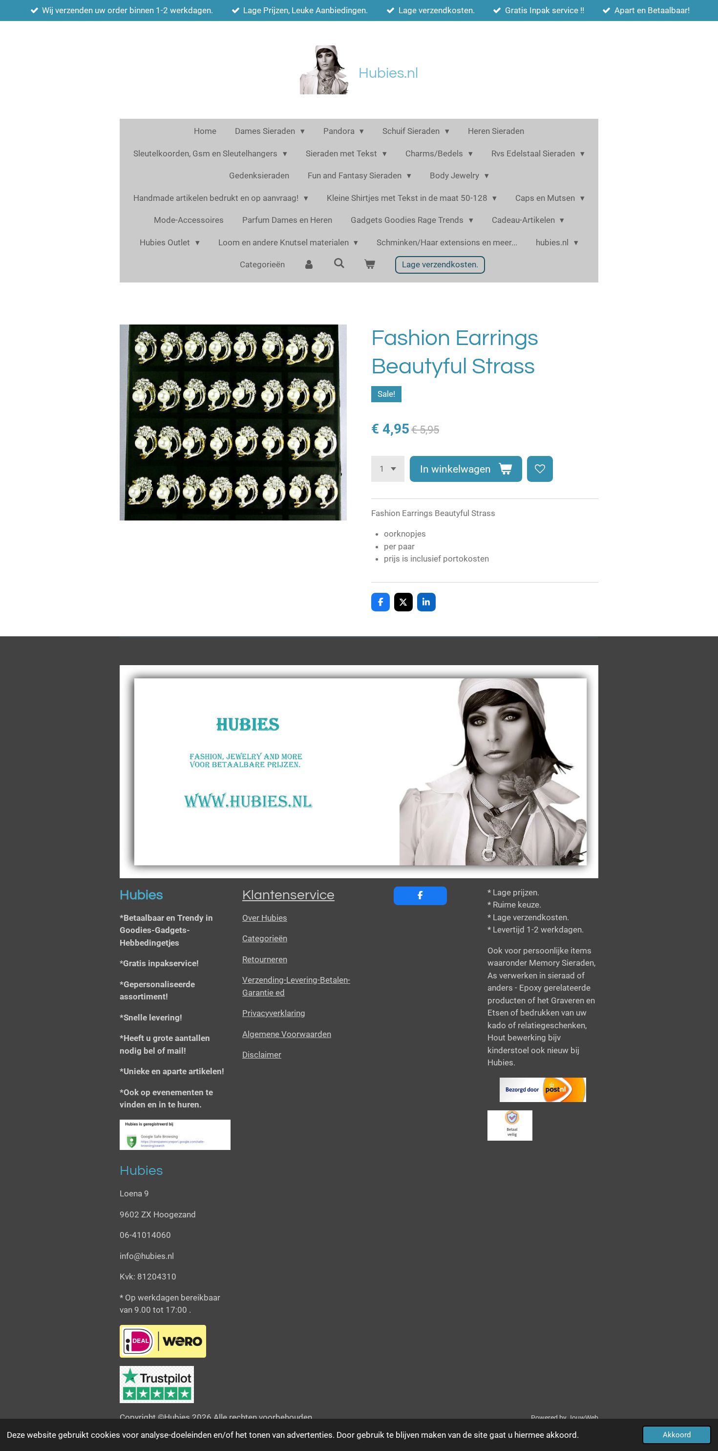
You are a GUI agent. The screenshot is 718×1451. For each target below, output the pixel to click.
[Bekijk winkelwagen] (369, 265)
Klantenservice (288, 895)
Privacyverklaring (273, 1013)
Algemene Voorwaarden (286, 1034)
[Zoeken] (339, 263)
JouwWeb (583, 1418)
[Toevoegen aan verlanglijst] (540, 469)
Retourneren (264, 959)
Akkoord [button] (677, 1434)
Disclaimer (261, 1055)
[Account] (309, 265)
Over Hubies (264, 918)
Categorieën (264, 938)
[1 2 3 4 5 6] (387, 469)
